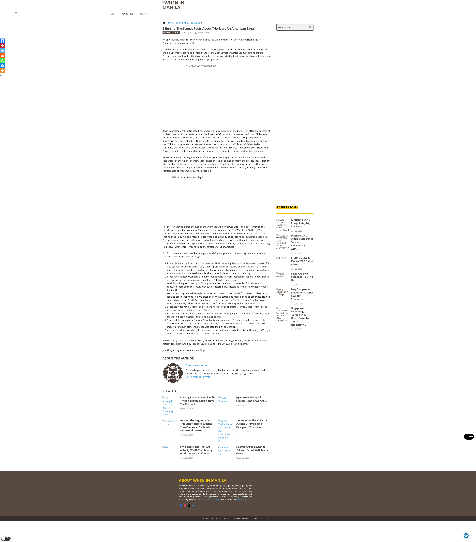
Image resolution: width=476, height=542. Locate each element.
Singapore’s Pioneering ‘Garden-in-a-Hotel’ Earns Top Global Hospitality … (300, 316)
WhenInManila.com (198, 365)
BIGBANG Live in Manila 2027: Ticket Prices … (302, 261)
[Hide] (1, 76)
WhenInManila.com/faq (198, 376)
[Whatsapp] (2, 60)
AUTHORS (216, 518)
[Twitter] (2, 50)
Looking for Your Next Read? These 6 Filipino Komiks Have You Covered (197, 401)
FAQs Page (241, 499)
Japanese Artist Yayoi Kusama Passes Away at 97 (252, 399)
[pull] (17, 13)
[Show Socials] (466, 535)
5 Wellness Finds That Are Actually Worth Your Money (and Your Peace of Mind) (196, 450)
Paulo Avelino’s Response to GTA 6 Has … (302, 277)
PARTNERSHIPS (241, 518)
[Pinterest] (2, 45)
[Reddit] (2, 55)
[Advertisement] (294, 161)
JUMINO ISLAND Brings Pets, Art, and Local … (300, 223)
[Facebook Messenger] (2, 65)
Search (469, 437)
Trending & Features (171, 33)
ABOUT (227, 518)
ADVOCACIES (127, 14)
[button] (6, 539)
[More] (2, 70)
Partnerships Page (212, 499)
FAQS (269, 518)
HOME (205, 518)
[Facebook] (2, 41)
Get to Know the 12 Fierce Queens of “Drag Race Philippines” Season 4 (251, 424)
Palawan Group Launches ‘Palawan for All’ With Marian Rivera (252, 450)
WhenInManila (203, 33)
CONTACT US (257, 518)
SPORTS (143, 14)
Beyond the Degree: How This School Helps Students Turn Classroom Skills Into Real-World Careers (196, 425)
